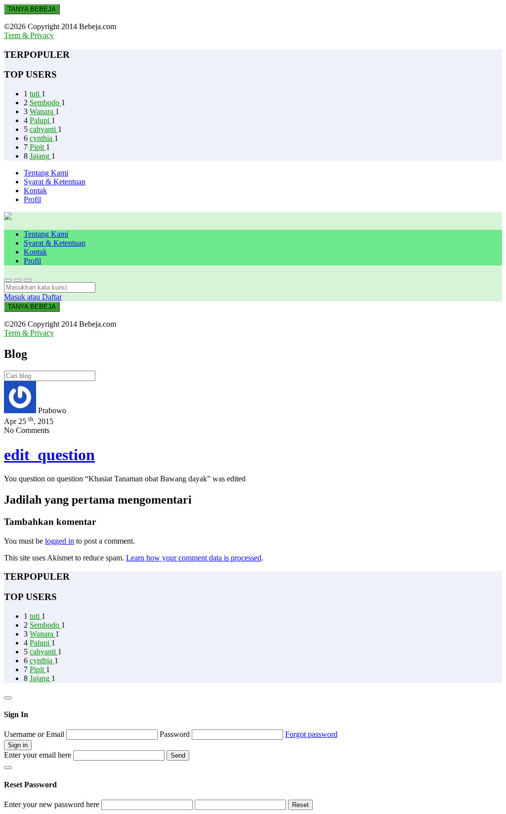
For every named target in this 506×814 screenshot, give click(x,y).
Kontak (35, 190)
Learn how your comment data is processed (193, 558)
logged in (59, 541)
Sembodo (45, 102)
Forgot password (311, 734)
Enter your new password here (51, 804)
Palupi (40, 120)
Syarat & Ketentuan (54, 181)
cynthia (42, 138)
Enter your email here (37, 755)
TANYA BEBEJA (32, 9)
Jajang (40, 156)
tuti (36, 93)
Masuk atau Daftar (33, 297)
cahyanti (44, 129)
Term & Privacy (29, 35)
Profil (32, 199)
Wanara (42, 111)
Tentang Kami (46, 173)
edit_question (49, 455)
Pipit (38, 147)
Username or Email (35, 734)
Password (176, 734)
